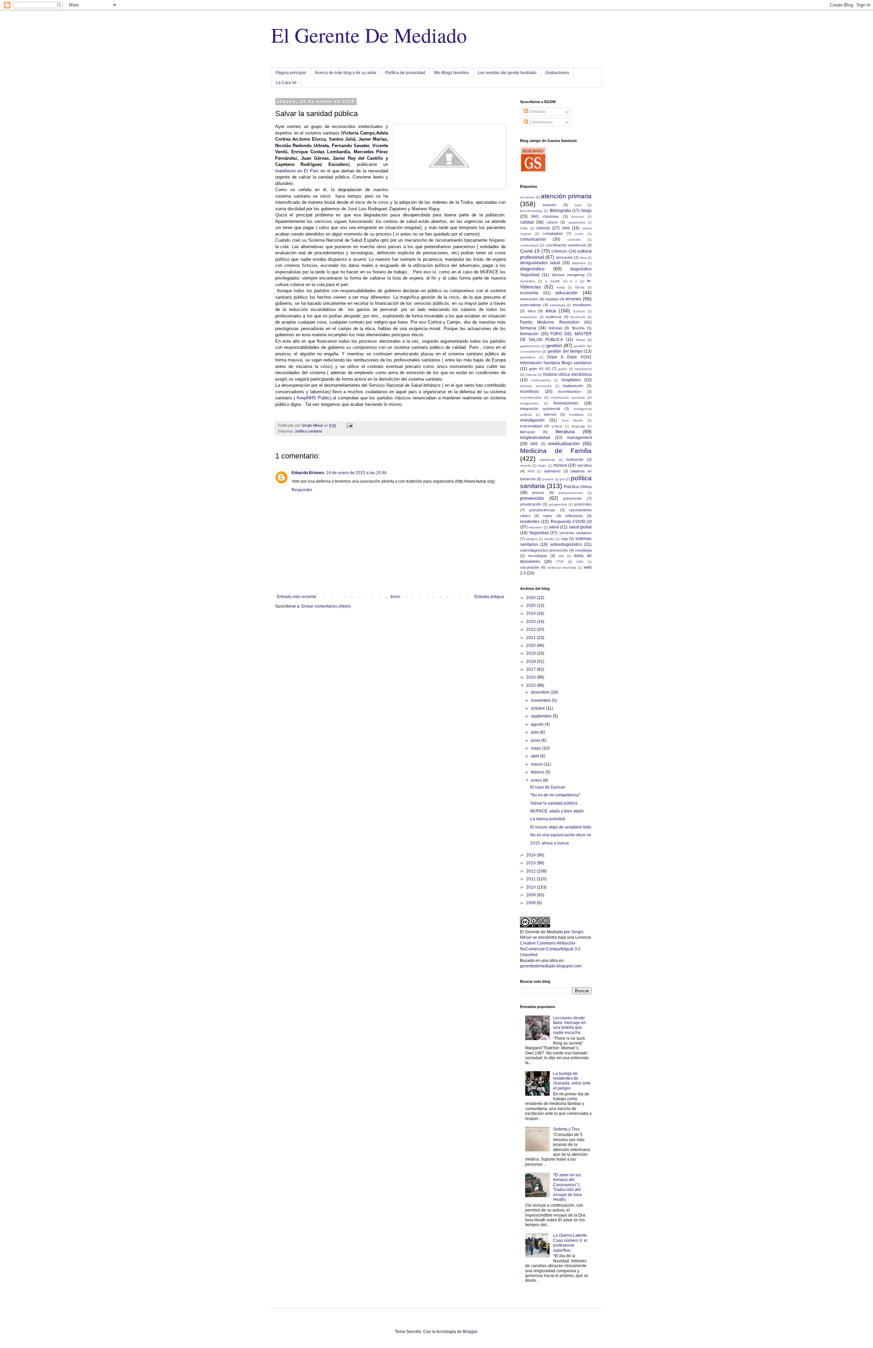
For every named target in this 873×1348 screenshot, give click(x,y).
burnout (578, 216)
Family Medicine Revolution (549, 322)
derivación (564, 257)
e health (552, 281)
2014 (531, 855)
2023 (531, 621)
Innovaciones (565, 403)
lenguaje (578, 426)
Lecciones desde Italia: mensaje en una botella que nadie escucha (569, 1025)
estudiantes (582, 305)
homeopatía (540, 380)
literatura (565, 431)
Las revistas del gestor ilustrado (507, 72)
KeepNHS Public (313, 397)
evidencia (553, 317)
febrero (538, 772)
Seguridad (539, 532)
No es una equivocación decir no (560, 835)
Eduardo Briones (308, 472)
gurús (562, 369)
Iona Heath (572, 420)
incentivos (529, 391)
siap (564, 539)
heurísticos (583, 369)
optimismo (552, 471)
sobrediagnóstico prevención (544, 550)
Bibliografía (560, 210)
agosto (538, 724)
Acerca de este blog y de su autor (345, 72)
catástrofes (576, 222)
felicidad (555, 328)
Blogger (470, 1331)
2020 (531, 645)
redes (547, 516)
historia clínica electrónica (567, 374)
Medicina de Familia (556, 450)
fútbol (580, 340)
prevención (532, 498)
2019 (531, 653)
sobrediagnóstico (566, 544)
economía (529, 292)
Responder (302, 489)
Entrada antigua (489, 596)
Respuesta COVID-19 (571, 521)
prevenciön (572, 498)
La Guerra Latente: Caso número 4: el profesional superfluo (570, 1242)
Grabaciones (557, 72)
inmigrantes (529, 403)
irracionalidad (531, 426)
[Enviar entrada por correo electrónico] (349, 425)
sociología (583, 550)
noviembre (541, 700)
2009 (531, 895)
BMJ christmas (545, 216)
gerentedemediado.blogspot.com (550, 966)
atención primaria (566, 196)
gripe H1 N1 (539, 369)
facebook (578, 317)
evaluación (528, 317)
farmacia (528, 328)
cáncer (552, 222)
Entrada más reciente (296, 596)
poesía (548, 479)
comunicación (533, 239)
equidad (551, 299)
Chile (524, 228)
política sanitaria (308, 431)
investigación (532, 420)
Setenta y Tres (566, 1129)
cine (566, 228)
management (579, 437)
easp (561, 287)
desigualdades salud (540, 262)
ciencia (543, 228)
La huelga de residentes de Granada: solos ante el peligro (572, 1081)
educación (567, 292)
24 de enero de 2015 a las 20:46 (356, 472)
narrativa (584, 465)
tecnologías (537, 556)
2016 (531, 677)
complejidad (552, 233)
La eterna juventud (547, 819)
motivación (574, 459)
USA (579, 562)
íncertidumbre (531, 397)
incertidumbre (569, 391)
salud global (580, 527)
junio (536, 740)
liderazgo (527, 432)
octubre (538, 708)
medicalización (564, 443)
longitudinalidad (535, 437)
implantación (573, 386)
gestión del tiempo (565, 351)
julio (535, 732)
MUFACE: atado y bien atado (557, 811)
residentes (529, 521)
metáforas (547, 460)
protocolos (583, 504)
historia (531, 375)
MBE (534, 444)
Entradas (537, 111)
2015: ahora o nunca (549, 843)
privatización (530, 504)
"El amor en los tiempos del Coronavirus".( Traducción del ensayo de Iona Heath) (567, 1187)
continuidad (529, 245)
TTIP (560, 562)
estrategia (557, 305)
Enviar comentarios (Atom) (326, 606)
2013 (531, 863)
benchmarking (531, 211)
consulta (574, 239)
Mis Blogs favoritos (451, 72)
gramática (527, 357)
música (560, 465)
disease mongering (568, 275)
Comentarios (540, 122)
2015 (531, 685)
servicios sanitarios (575, 533)
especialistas (531, 305)
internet (550, 414)
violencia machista (562, 567)
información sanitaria (568, 397)
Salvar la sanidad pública (553, 803)
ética (551, 310)
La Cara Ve (286, 82)
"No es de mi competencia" (555, 795)
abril (535, 756)
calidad (527, 222)
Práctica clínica (578, 486)
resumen (535, 527)
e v (573, 281)
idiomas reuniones (535, 386)
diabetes (579, 263)
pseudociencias (542, 510)
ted (561, 556)
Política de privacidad (405, 72)
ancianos (527, 197)
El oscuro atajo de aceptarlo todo (560, 827)
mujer (542, 465)
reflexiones (574, 516)
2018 (531, 661)
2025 (531, 605)
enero (537, 780)
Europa (579, 311)
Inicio (395, 596)
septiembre (542, 716)
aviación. (550, 205)
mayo (536, 748)
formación (529, 333)
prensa (538, 493)
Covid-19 (529, 251)
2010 (531, 887)
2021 (531, 637)
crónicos (559, 251)
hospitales (571, 380)
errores (573, 298)
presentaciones (571, 493)
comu (579, 234)
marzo (537, 764)
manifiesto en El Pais (297, 170)
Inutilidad (576, 414)
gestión (554, 345)
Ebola (580, 287)
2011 (531, 879)
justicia (557, 426)
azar (578, 205)
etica (531, 311)
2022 (531, 629)
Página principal (291, 72)
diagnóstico (532, 268)
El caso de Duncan (547, 787)
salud (554, 527)
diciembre (540, 692)
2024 (531, 613)
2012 (531, 871)
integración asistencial (540, 409)
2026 (531, 597)
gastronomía (530, 346)
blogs (586, 210)
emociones (529, 299)
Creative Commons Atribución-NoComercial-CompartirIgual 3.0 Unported (550, 949)
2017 (531, 669)
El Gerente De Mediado (369, 34)
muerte (525, 465)
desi (583, 257)
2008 (531, 902)
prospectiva (558, 504)
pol (562, 479)
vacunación (529, 567)
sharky (549, 539)
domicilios (527, 281)
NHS (531, 471)
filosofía (578, 328)
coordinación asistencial (566, 245)
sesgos (531, 539)
